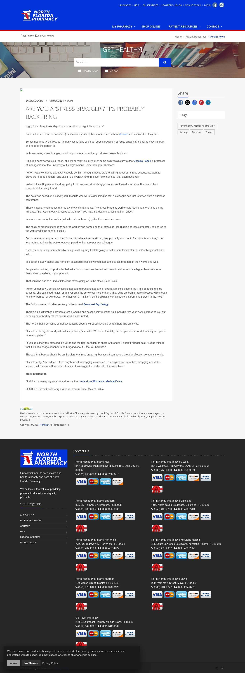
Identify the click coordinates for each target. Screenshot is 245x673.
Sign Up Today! (193, 5)
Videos (114, 71)
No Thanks (31, 663)
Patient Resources (183, 26)
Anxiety (183, 132)
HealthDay (44, 424)
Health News (90, 71)
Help (136, 5)
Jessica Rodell (142, 161)
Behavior (196, 132)
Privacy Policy (28, 542)
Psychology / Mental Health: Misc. (197, 125)
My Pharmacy (122, 26)
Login (207, 5)
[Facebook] (214, 4)
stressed (123, 134)
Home (178, 36)
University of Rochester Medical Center (101, 381)
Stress (209, 132)
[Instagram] (221, 4)
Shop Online (150, 26)
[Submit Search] (165, 62)
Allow (13, 663)
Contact (213, 26)
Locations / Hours (172, 5)
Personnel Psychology (95, 304)
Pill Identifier (150, 5)
